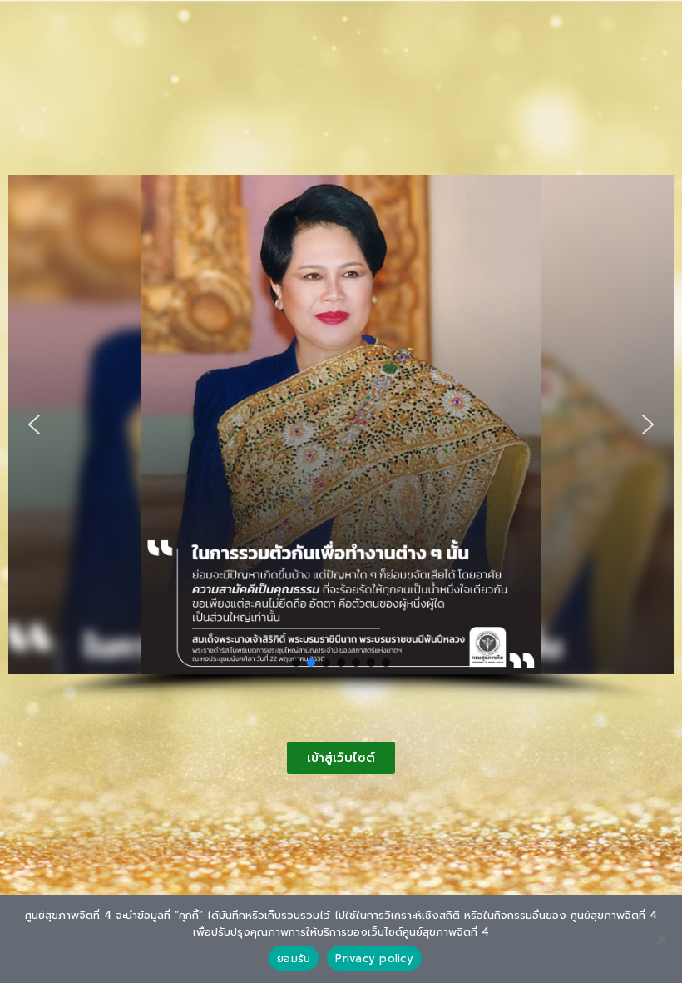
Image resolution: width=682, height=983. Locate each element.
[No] (661, 939)
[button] (34, 424)
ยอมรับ (293, 958)
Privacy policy (374, 958)
